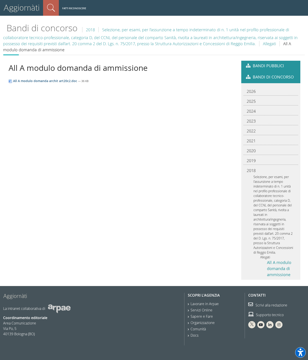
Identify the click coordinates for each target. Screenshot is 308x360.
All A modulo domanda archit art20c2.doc (45, 81)
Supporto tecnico (269, 314)
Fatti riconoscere (74, 8)
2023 (251, 121)
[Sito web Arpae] (59, 308)
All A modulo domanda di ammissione (279, 268)
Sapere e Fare (202, 316)
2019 (251, 160)
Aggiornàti (21, 8)
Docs (194, 335)
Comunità (198, 328)
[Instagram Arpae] (279, 324)
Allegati (269, 43)
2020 (251, 150)
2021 (251, 140)
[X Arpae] (251, 324)
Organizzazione (203, 322)
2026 (251, 91)
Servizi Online (201, 310)
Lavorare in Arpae (205, 303)
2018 (90, 29)
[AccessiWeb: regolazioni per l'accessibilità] (300, 352)
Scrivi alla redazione (271, 305)
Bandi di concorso (42, 28)
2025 (251, 101)
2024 (251, 111)
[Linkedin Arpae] (270, 324)
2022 (251, 131)
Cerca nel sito (51, 8)
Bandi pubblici (268, 65)
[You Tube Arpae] (260, 324)
